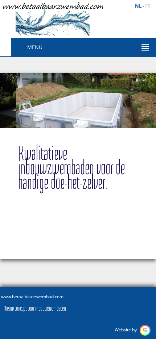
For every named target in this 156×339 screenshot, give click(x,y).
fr (148, 6)
